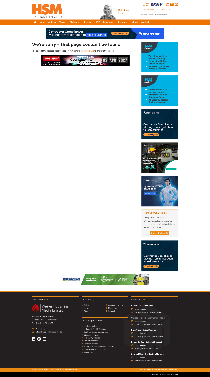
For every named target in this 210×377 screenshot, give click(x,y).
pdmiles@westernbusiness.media (149, 336)
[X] (172, 4)
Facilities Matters (91, 344)
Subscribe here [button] (158, 233)
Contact (173, 9)
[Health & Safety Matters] (47, 18)
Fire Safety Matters (92, 338)
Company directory (116, 305)
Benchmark (89, 352)
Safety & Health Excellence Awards (99, 347)
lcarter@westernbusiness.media (148, 349)
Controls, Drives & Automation (96, 332)
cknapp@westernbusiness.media (148, 324)
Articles (87, 305)
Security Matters (91, 341)
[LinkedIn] (167, 4)
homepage (89, 51)
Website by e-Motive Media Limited (165, 374)
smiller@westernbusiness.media (148, 361)
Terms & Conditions (148, 370)
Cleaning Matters (91, 335)
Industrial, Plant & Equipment (96, 329)
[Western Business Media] (50, 312)
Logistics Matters (91, 326)
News (86, 308)
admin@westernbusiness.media (49, 332)
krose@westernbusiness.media (148, 312)
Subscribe (149, 9)
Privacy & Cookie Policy (168, 370)
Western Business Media (44, 370)
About (86, 311)
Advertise (162, 9)
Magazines (112, 308)
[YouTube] (176, 4)
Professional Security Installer (96, 349)
